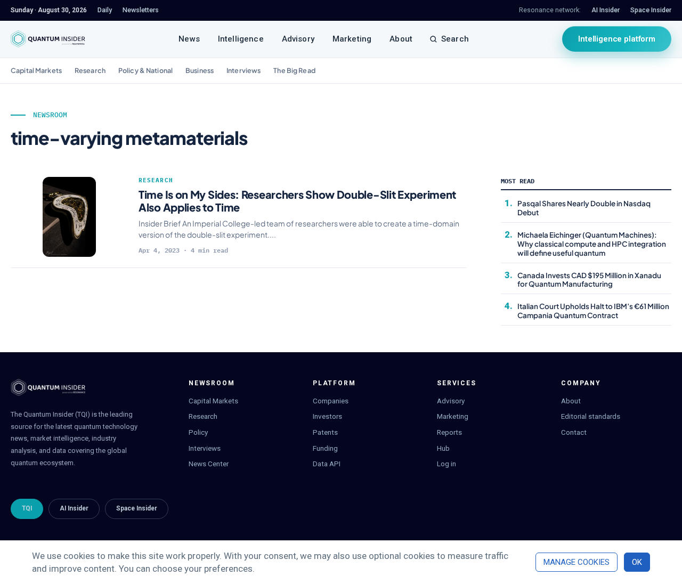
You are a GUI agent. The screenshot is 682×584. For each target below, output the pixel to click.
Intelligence (241, 39)
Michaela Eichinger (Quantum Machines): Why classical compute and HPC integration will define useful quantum (591, 243)
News (189, 39)
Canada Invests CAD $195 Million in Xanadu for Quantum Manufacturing (589, 280)
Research (90, 70)
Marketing (351, 39)
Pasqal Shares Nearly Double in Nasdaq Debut (584, 208)
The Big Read (294, 70)
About (400, 39)
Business (199, 70)
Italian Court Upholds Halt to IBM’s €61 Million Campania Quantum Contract (593, 311)
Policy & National (145, 70)
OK (637, 562)
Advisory (298, 39)
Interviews (243, 70)
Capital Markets (36, 70)
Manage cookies (576, 562)
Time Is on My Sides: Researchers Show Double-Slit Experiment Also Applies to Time (297, 201)
